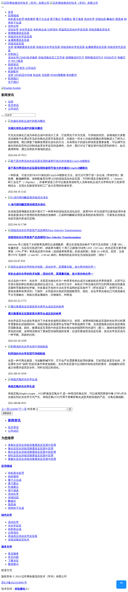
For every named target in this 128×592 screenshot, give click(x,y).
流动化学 (13, 494)
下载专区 (13, 560)
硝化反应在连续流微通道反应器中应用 (30, 455)
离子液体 (13, 490)
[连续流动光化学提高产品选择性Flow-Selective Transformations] (45, 230)
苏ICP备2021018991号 (14, 582)
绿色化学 (6, 515)
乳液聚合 (13, 487)
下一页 (23, 409)
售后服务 (13, 553)
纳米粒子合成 (16, 508)
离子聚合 (13, 483)
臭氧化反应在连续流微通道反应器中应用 (32, 445)
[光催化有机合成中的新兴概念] (26, 121)
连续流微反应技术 (18, 539)
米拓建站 (20, 588)
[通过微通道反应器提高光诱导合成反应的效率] (36, 306)
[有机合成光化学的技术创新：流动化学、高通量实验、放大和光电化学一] (52, 266)
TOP (121, 583)
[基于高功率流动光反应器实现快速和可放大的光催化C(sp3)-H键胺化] (49, 161)
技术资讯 (13, 105)
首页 (10, 12)
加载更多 (7, 413)
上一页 (5, 409)
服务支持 (6, 546)
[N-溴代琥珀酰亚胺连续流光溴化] (28, 197)
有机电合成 (14, 529)
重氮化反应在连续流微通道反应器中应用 (32, 459)
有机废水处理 (16, 473)
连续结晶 (13, 497)
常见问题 (13, 557)
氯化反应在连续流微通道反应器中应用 (30, 448)
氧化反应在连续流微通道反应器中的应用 (32, 452)
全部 (10, 47)
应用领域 (6, 466)
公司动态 (13, 108)
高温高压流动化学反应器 (22, 536)
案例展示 (13, 564)
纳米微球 (13, 476)
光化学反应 (14, 525)
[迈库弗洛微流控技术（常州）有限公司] (64, 3)
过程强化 (13, 532)
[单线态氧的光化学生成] (22, 379)
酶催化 (12, 501)
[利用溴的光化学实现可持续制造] (28, 346)
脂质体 (12, 504)
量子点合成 (14, 480)
